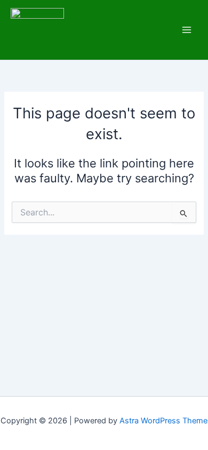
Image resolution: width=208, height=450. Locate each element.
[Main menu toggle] (186, 30)
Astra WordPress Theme (163, 420)
